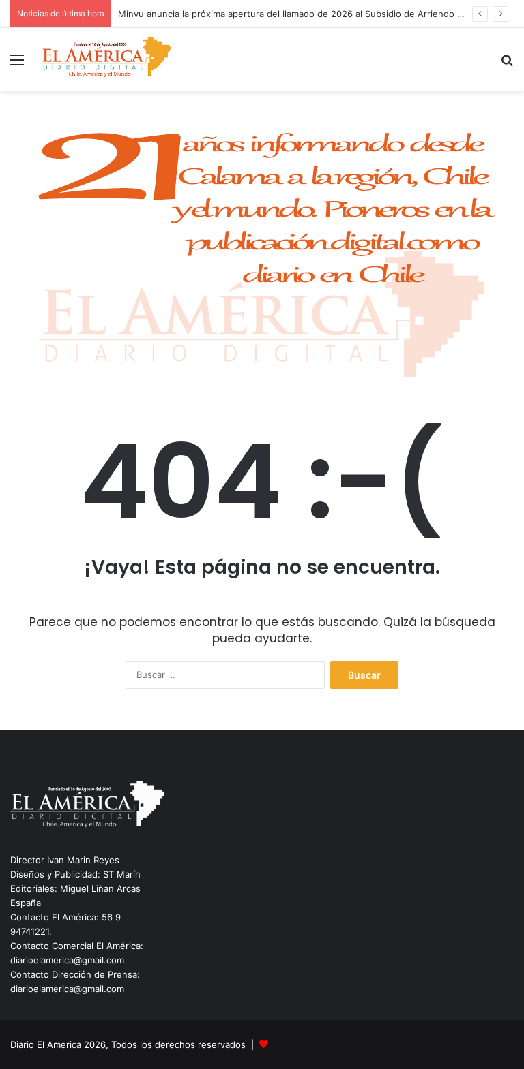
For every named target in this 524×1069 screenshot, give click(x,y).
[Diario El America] (106, 59)
